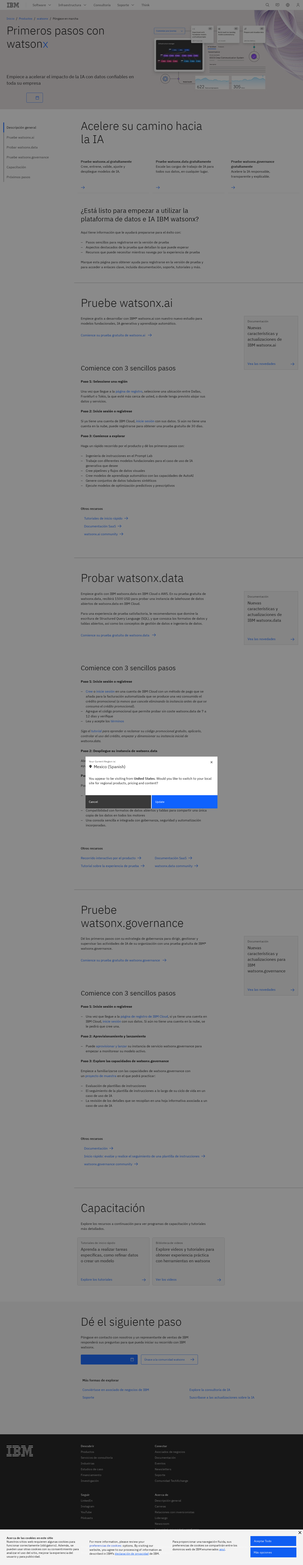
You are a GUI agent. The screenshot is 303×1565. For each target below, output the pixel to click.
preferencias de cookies (105, 1545)
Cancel (93, 802)
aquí (222, 1549)
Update (160, 802)
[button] (299, 1532)
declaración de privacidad (132, 1554)
